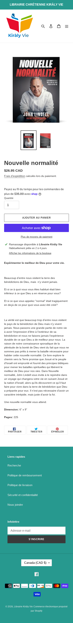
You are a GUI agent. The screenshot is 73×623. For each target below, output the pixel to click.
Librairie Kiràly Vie (23, 606)
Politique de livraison (19, 485)
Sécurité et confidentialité (22, 495)
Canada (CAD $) (35, 562)
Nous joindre (15, 504)
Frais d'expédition (14, 175)
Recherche (14, 465)
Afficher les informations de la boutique (30, 253)
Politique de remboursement (24, 475)
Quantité (8, 198)
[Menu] (67, 26)
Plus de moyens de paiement (36, 236)
